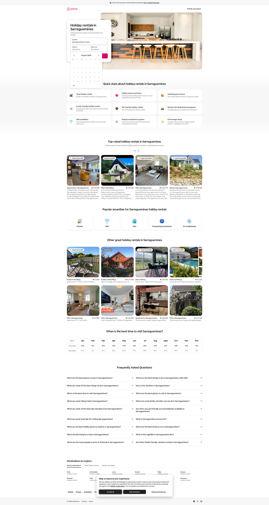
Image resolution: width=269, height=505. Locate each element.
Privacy (84, 501)
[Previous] (130, 151)
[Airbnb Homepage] (72, 8)
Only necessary (134, 492)
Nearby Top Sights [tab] (108, 465)
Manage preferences (158, 492)
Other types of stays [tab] (91, 465)
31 (74, 86)
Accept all (110, 492)
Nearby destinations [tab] (74, 465)
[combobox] (89, 42)
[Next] (138, 151)
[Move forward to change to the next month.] (98, 55)
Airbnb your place (194, 9)
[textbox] (79, 49)
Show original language (151, 3)
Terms (91, 501)
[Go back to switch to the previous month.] (74, 55)
